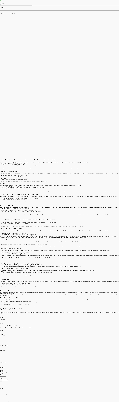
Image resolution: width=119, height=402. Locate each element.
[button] (2, 3)
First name (1, 370)
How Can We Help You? (3, 374)
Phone (1, 373)
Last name (1, 371)
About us (6, 394)
